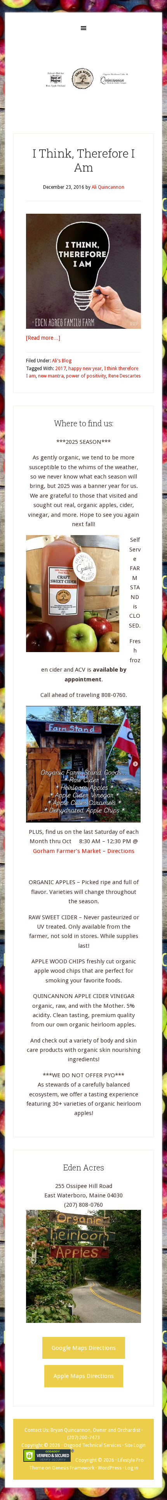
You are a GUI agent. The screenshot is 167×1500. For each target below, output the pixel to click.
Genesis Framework (73, 1468)
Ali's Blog (61, 360)
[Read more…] (43, 338)
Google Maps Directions (84, 1347)
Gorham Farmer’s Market (68, 851)
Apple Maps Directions (84, 1375)
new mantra (51, 376)
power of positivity (86, 376)
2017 (60, 368)
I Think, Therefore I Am (84, 160)
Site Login (135, 1445)
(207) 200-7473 (83, 1437)
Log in (131, 1468)
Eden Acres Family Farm (83, 78)
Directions (120, 851)
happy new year (85, 368)
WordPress (110, 1468)
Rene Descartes (124, 376)
